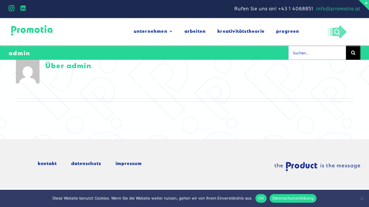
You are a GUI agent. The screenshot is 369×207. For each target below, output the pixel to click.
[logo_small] (32, 26)
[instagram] (12, 8)
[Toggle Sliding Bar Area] (364, 5)
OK (261, 198)
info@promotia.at (338, 8)
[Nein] (362, 198)
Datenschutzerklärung (293, 198)
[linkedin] (23, 8)
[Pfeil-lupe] (337, 27)
